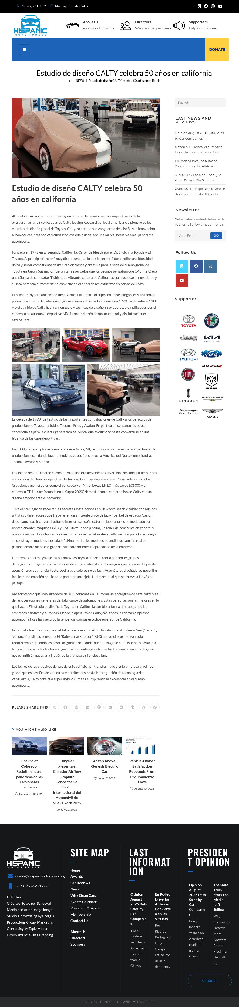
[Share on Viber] (99, 707)
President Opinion (84, 908)
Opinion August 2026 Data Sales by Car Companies (138, 909)
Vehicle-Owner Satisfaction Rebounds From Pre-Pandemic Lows (142, 771)
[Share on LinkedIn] (87, 707)
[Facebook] (196, 266)
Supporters (198, 22)
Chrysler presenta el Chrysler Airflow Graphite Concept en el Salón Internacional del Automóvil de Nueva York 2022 (67, 782)
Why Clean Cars (83, 895)
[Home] (70, 80)
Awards (76, 876)
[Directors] (125, 25)
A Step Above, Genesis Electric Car (104, 766)
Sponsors (77, 944)
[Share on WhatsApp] (155, 707)
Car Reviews (80, 883)
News (74, 889)
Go (216, 235)
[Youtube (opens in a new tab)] (219, 6)
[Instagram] (210, 266)
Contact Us (79, 920)
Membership (80, 914)
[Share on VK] (110, 707)
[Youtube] (182, 280)
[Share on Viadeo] (143, 707)
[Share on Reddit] (121, 707)
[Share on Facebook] (65, 707)
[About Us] (72, 25)
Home (75, 870)
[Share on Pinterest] (76, 707)
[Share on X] (54, 707)
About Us (90, 22)
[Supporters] (179, 25)
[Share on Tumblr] (132, 707)
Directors (143, 22)
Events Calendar (83, 902)
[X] (182, 266)
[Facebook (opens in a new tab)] (206, 6)
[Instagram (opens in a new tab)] (213, 6)
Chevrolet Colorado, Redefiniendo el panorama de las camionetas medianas (29, 774)
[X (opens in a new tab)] (199, 6)
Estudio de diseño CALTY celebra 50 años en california (124, 80)
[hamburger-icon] (24, 49)
